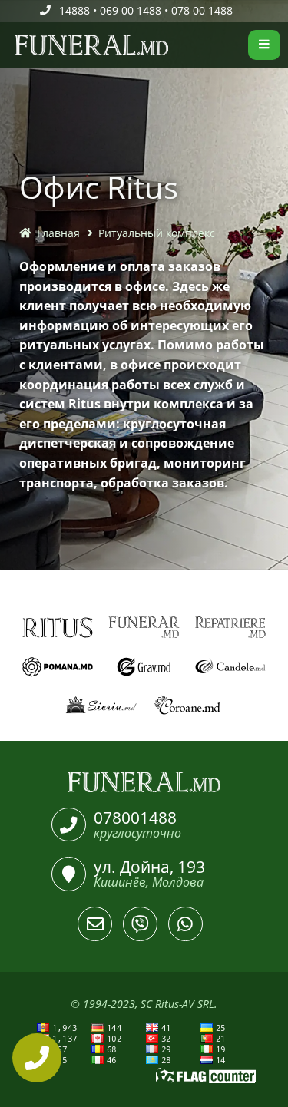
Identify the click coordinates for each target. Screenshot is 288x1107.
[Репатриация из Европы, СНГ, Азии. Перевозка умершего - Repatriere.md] (230, 627)
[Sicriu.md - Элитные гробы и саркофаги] (101, 705)
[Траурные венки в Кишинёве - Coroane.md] (187, 705)
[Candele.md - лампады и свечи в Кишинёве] (230, 666)
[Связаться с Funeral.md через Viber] (140, 924)
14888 (74, 10)
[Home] (10, 45)
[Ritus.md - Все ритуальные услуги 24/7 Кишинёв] (58, 627)
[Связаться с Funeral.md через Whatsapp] (185, 924)
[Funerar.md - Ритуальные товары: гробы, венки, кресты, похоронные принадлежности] (144, 627)
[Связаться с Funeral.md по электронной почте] (95, 924)
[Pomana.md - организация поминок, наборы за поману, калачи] (58, 666)
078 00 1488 (202, 10)
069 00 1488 (130, 10)
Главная (58, 233)
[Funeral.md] (144, 782)
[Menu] (264, 45)
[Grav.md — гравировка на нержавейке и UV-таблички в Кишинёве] (144, 666)
